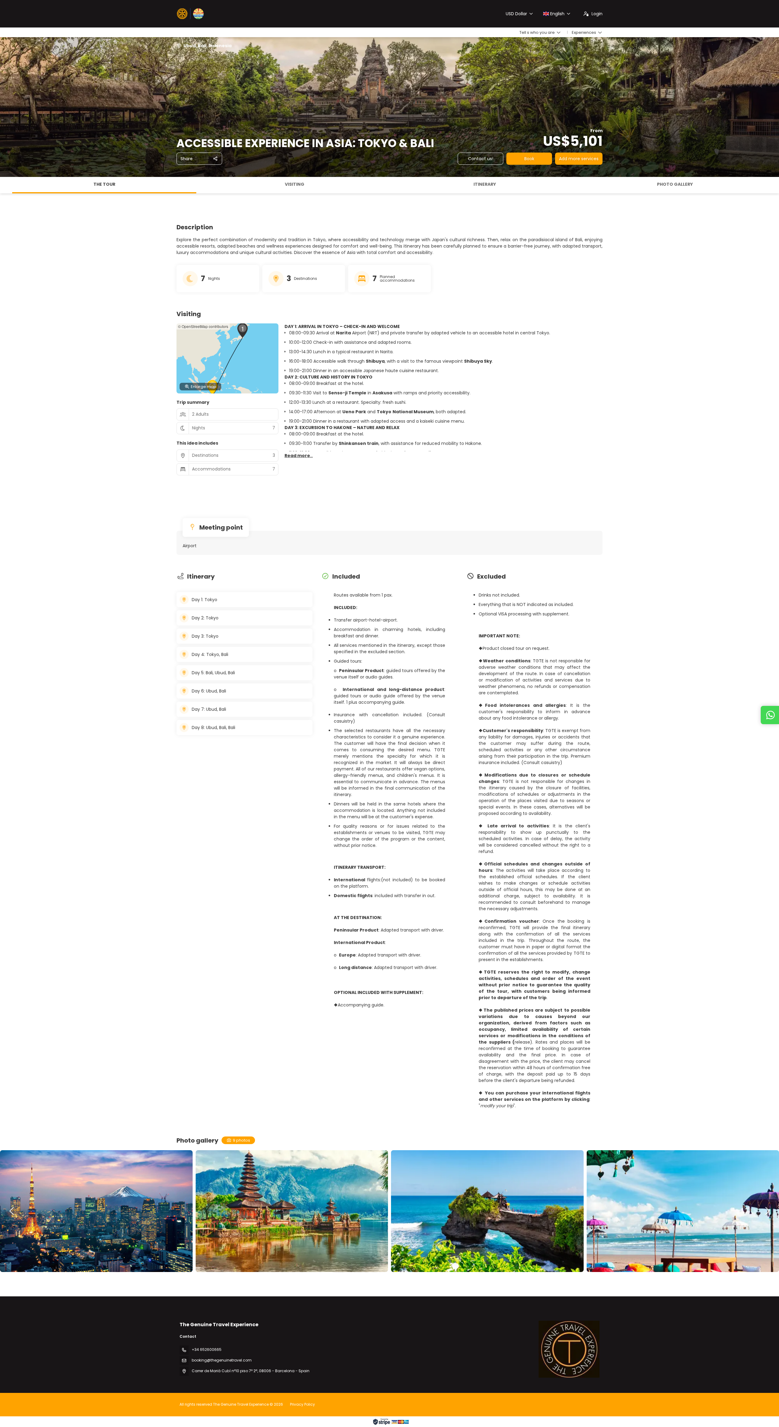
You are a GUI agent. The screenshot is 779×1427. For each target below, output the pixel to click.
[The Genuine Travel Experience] (569, 1349)
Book (529, 159)
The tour (104, 184)
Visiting (294, 184)
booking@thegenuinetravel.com (222, 1360)
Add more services (579, 159)
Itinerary (484, 184)
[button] (6, 185)
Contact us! (480, 159)
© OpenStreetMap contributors (203, 326)
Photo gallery (675, 184)
